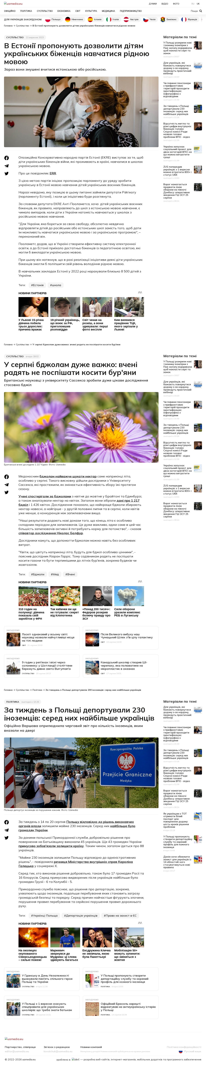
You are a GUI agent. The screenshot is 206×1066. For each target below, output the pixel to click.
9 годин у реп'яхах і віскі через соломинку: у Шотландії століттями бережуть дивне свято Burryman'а (47, 665)
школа (56, 285)
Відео (165, 3)
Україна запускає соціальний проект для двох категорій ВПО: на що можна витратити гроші (177, 152)
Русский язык (192, 1051)
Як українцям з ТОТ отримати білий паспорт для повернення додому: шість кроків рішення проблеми (176, 820)
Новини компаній (91, 1047)
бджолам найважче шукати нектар (68, 476)
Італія (116, 19)
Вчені (71, 574)
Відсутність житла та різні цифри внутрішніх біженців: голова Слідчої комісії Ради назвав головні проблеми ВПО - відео (177, 130)
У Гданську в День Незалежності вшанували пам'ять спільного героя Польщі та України (47, 979)
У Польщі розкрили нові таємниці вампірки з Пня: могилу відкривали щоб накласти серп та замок (177, 48)
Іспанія (97, 19)
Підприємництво (131, 11)
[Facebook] (6, 158)
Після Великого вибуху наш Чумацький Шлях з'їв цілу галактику (127, 635)
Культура (91, 11)
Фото (176, 3)
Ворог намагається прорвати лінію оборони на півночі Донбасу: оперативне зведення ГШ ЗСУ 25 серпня (176, 191)
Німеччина (77, 19)
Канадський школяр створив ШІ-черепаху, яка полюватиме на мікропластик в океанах (124, 665)
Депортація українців (81, 915)
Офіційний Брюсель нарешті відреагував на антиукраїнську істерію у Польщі (128, 1007)
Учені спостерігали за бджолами (45, 496)
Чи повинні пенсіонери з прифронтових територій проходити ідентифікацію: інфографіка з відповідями (177, 90)
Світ (77, 11)
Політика (26, 11)
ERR (53, 173)
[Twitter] (6, 173)
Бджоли (38, 574)
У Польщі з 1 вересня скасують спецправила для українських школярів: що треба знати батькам (47, 1007)
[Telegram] (6, 166)
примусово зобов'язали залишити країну (51, 846)
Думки (153, 3)
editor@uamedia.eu (17, 1051)
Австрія (134, 19)
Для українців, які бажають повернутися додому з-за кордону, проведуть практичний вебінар (177, 68)
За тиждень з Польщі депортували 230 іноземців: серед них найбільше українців (176, 110)
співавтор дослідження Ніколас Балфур (51, 533)
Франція (192, 19)
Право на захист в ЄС (121, 915)
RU (193, 3)
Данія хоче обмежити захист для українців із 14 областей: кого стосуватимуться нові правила (177, 862)
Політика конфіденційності (184, 1047)
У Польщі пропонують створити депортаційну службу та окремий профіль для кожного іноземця (124, 979)
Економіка (63, 11)
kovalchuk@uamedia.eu (58, 1051)
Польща (56, 19)
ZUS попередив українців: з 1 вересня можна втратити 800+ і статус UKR (177, 170)
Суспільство (45, 11)
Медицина (108, 11)
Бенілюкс (172, 19)
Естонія (38, 285)
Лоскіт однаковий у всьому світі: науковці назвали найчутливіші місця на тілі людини (48, 637)
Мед (56, 574)
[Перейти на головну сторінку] (24, 3)
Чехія (152, 19)
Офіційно (9, 11)
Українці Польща (45, 915)
